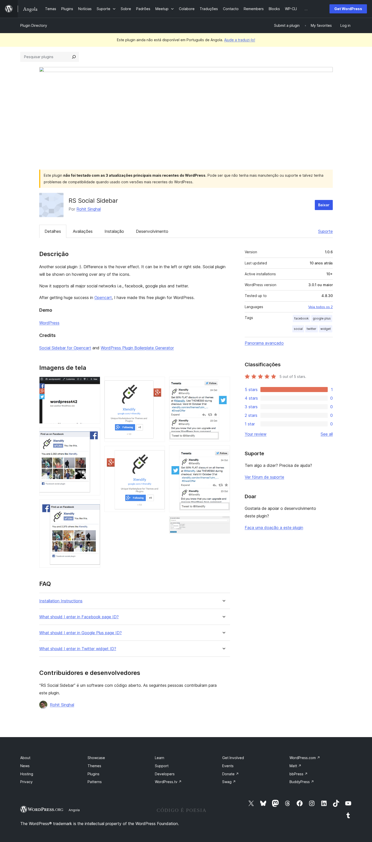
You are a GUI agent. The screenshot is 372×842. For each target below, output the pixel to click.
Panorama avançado (264, 343)
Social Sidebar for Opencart (65, 347)
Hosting (26, 774)
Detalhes (53, 231)
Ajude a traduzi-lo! (239, 40)
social (298, 329)
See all (327, 434)
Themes (94, 766)
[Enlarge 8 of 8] (223, 523)
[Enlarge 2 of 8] (93, 434)
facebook (301, 318)
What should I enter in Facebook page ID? (79, 617)
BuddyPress (302, 782)
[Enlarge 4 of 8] (158, 383)
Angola (74, 810)
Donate (230, 774)
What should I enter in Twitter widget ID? (77, 648)
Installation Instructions (60, 601)
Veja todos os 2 (320, 307)
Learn (159, 758)
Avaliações (83, 231)
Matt (295, 766)
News (25, 766)
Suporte (325, 231)
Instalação (114, 231)
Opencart (103, 297)
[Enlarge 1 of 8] (93, 383)
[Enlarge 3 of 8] (93, 506)
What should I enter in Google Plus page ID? (80, 632)
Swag (229, 782)
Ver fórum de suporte (264, 477)
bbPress (299, 774)
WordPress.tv (168, 782)
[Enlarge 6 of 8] (223, 383)
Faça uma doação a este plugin (274, 527)
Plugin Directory (33, 25)
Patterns (95, 782)
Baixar (323, 205)
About (25, 758)
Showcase (96, 758)
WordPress (49, 322)
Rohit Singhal (88, 209)
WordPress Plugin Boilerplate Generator (137, 347)
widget (325, 329)
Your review (255, 434)
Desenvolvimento (152, 231)
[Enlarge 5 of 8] (158, 452)
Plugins (93, 774)
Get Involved (233, 758)
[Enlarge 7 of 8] (223, 452)
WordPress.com (305, 758)
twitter (311, 329)
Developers (165, 774)
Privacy (26, 782)
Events (228, 766)
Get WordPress (348, 9)
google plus (322, 318)
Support (162, 766)
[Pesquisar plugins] (74, 57)
